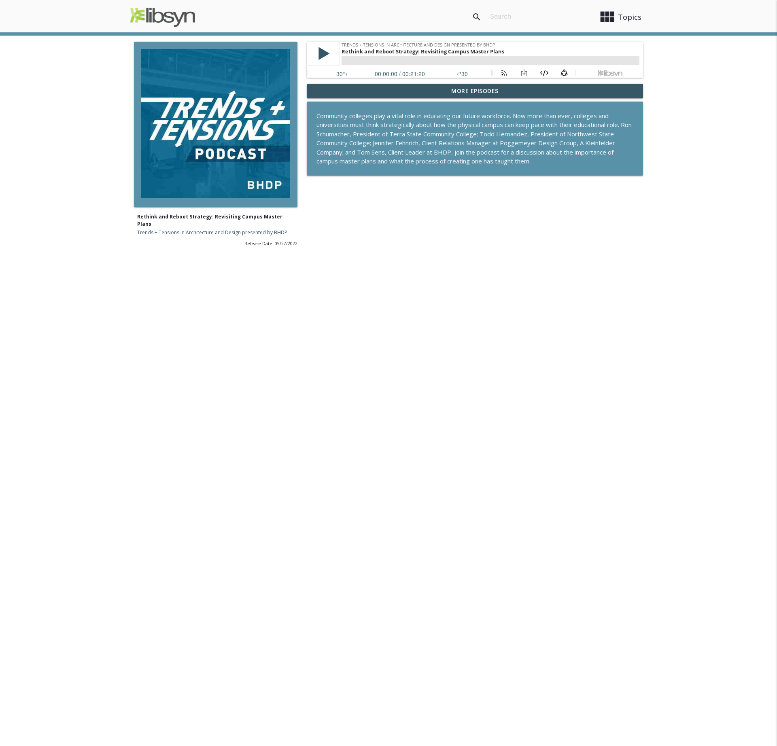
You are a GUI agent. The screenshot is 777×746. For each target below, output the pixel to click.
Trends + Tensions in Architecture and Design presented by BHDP (212, 232)
